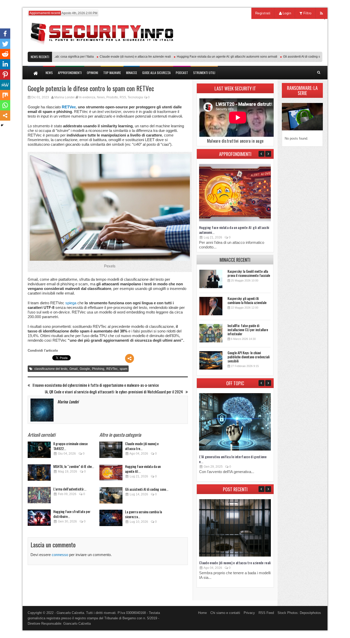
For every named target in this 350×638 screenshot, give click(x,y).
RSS (123, 97)
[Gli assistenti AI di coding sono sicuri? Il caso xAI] (110, 496)
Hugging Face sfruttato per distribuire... (71, 514)
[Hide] (2, 125)
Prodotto (112, 97)
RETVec (69, 107)
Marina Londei (64, 97)
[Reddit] (5, 54)
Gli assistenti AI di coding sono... (146, 489)
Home (202, 613)
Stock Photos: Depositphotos (299, 613)
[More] (129, 358)
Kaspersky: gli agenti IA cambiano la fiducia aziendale (247, 300)
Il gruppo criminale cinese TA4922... (70, 446)
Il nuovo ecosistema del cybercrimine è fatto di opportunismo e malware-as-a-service (96, 385)
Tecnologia (135, 97)
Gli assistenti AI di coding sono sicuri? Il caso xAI (306, 56)
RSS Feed (266, 613)
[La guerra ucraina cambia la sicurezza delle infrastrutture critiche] (110, 519)
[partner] (288, 49)
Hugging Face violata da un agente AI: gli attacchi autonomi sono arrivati (217, 56)
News (101, 97)
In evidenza (87, 97)
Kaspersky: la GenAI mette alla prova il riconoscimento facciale (249, 273)
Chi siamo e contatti (225, 613)
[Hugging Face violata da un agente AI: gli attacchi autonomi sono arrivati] (110, 474)
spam (123, 369)
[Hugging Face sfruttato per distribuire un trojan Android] (39, 519)
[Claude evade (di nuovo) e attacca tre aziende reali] (110, 451)
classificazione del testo (50, 369)
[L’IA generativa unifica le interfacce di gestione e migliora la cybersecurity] (235, 449)
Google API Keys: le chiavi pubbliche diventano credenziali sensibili (249, 356)
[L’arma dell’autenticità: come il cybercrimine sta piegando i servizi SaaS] (39, 496)
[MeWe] (5, 85)
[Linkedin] (5, 64)
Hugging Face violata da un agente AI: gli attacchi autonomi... (234, 230)
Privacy (249, 613)
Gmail (73, 369)
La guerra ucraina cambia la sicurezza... (143, 514)
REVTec (112, 369)
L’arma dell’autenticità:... (69, 488)
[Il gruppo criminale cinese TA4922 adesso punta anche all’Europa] (39, 451)
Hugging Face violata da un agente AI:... (143, 469)
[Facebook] (5, 33)
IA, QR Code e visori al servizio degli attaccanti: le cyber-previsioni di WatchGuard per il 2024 (114, 391)
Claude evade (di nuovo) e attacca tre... (142, 446)
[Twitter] (5, 44)
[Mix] (5, 95)
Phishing (98, 369)
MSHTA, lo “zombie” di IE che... (73, 466)
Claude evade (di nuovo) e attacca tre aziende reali (125, 56)
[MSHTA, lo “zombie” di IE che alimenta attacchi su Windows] (39, 474)
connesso (60, 554)
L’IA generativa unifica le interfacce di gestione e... (232, 459)
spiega (70, 303)
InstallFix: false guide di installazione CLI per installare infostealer (248, 329)
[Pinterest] (5, 74)
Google (85, 369)
